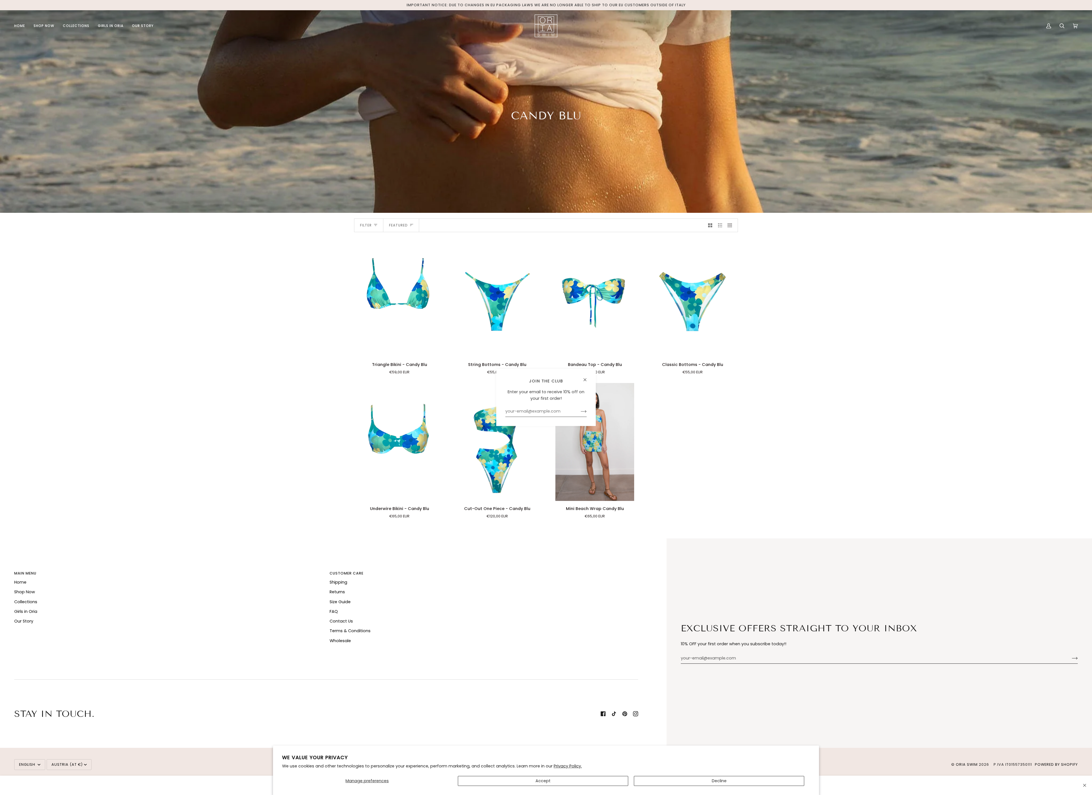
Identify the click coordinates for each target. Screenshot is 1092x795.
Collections (25, 602)
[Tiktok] (614, 713)
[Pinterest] (624, 713)
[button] (44, 25)
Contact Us (341, 621)
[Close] (1084, 785)
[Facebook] (603, 713)
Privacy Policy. (568, 766)
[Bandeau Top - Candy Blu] (595, 298)
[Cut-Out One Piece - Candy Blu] (497, 442)
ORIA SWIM (967, 764)
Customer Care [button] (346, 573)
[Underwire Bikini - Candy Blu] (399, 442)
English (27, 764)
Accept (543, 781)
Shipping (338, 582)
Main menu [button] (25, 573)
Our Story (23, 621)
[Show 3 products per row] (720, 225)
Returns (337, 592)
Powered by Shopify (1056, 764)
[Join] (1070, 658)
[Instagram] (635, 713)
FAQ (334, 611)
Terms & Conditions (350, 631)
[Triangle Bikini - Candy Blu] (399, 298)
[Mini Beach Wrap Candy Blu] (594, 442)
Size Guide (340, 602)
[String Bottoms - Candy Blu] (497, 298)
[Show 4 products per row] (731, 225)
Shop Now (24, 592)
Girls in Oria (25, 611)
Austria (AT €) (67, 764)
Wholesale (340, 641)
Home (20, 582)
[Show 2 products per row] (710, 225)
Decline (719, 781)
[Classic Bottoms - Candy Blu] (692, 298)
